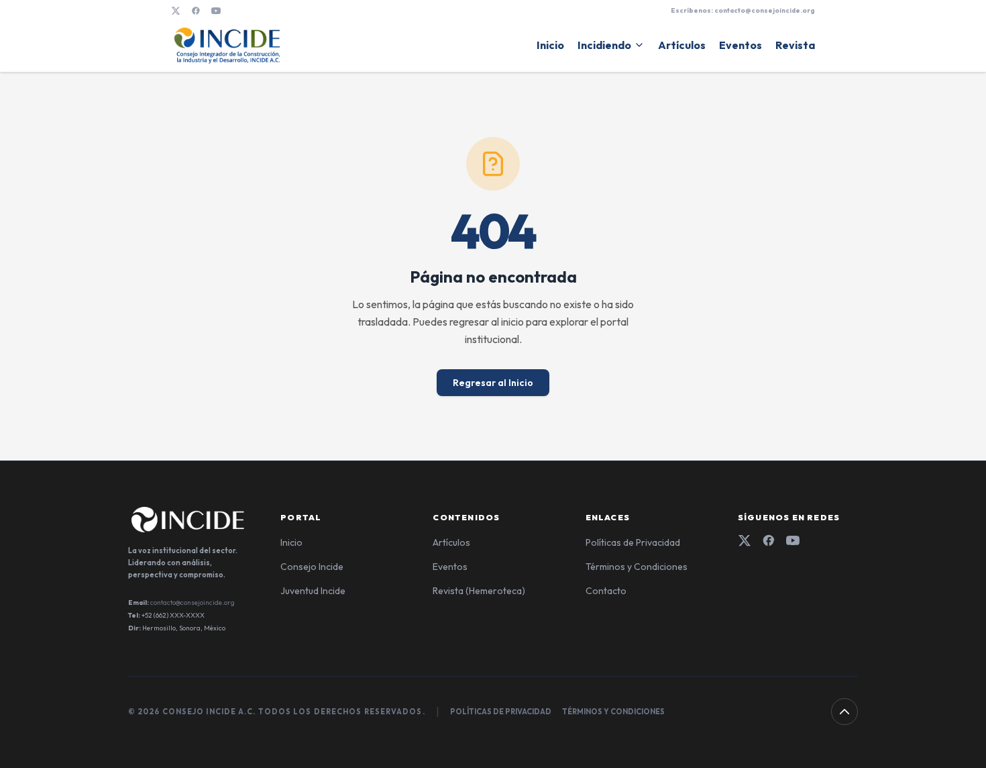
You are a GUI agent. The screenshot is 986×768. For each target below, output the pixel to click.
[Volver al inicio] (844, 711)
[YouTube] (216, 10)
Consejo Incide (311, 567)
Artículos (682, 45)
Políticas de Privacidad (633, 542)
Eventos (740, 45)
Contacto (606, 591)
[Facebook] (196, 10)
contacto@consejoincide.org (192, 602)
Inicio (550, 45)
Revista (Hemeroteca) (479, 591)
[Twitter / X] (175, 10)
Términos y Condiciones (637, 567)
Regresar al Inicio (493, 383)
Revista (795, 45)
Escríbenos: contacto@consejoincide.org (743, 10)
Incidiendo (604, 45)
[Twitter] (744, 540)
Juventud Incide (312, 591)
